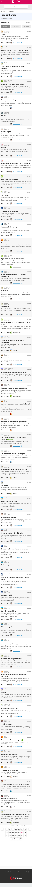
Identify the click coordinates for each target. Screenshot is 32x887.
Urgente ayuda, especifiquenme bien (12, 259)
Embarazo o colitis (6, 595)
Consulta (3, 34)
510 (16, 835)
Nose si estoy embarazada (9, 501)
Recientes (6, 26)
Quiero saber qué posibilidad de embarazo (14, 372)
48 (12, 829)
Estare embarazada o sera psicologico (13, 454)
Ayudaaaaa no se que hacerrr (10, 754)
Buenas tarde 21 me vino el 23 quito (12, 533)
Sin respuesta (16, 26)
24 (9, 829)
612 (22, 835)
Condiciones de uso (12, 871)
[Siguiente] (30, 829)
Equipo (5, 871)
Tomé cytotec (5, 195)
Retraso (3, 147)
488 (13, 835)
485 (25, 832)
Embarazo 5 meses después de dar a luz (13, 100)
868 (11, 838)
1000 (21, 838)
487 (10, 835)
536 (19, 835)
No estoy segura (6, 132)
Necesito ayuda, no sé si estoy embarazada (14, 549)
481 (13, 832)
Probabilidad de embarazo (9, 798)
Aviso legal (13, 874)
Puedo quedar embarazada (9, 211)
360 (22, 829)
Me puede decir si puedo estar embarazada (14, 643)
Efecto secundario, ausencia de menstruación (15, 784)
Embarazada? (5, 306)
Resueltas (27, 26)
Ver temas (9, 18)
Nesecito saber (5, 358)
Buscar (28, 22)
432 (25, 829)
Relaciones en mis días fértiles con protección (15, 814)
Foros (5, 11)
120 (16, 829)
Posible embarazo (6, 724)
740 (25, 835)
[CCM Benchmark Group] (16, 878)
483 (19, 832)
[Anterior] (2, 829)
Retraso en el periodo (7, 627)
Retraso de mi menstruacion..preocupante (14, 421)
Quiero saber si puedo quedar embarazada (14, 469)
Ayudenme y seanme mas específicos (12, 84)
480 (10, 832)
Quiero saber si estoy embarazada (11, 659)
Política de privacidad (23, 871)
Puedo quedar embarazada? (9, 770)
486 (7, 835)
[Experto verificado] (21, 42)
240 (19, 829)
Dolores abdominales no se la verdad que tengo (15, 163)
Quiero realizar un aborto (8, 517)
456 (7, 832)
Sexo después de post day (9, 227)
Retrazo (3, 116)
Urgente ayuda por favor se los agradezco (14, 388)
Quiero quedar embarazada (9, 708)
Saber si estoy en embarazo (9, 179)
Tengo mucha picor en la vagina (11, 740)
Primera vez (4, 485)
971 (17, 838)
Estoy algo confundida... (8, 611)
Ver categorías (4, 18)
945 (14, 838)
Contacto (8, 874)
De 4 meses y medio (7, 565)
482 (16, 832)
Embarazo (11, 11)
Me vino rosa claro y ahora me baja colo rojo (14, 50)
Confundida (4, 291)
